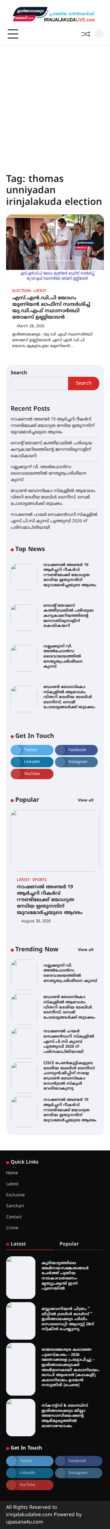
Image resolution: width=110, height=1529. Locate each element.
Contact (14, 1217)
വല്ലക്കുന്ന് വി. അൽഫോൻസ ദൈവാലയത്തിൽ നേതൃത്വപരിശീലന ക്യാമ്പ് (48, 474)
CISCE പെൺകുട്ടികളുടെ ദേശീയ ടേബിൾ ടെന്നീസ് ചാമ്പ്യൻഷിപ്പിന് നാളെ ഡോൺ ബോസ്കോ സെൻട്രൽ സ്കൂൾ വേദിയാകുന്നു (69, 1076)
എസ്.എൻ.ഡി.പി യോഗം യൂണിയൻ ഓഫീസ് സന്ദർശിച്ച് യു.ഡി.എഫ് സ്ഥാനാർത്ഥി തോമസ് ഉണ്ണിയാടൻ (51, 307)
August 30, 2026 (36, 921)
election (21, 291)
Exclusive (15, 1195)
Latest (40, 291)
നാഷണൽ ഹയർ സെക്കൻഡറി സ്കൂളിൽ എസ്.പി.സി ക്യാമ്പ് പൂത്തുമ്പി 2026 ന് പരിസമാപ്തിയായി (54, 521)
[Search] (99, 34)
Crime (12, 1228)
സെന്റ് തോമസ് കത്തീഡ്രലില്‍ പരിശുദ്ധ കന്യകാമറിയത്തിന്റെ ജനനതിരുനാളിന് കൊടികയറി (52, 450)
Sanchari (15, 1206)
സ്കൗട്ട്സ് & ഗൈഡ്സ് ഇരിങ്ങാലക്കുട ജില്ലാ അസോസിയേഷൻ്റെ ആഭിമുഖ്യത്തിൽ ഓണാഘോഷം (65, 1416)
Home (12, 1173)
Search (19, 373)
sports (39, 880)
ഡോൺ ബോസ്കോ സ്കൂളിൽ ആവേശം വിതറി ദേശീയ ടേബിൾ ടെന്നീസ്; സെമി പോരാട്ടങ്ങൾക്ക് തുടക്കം (53, 497)
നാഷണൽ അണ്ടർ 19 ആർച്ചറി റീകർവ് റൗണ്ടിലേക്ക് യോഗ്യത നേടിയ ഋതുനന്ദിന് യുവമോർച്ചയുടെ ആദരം (52, 426)
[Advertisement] (55, 104)
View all (86, 800)
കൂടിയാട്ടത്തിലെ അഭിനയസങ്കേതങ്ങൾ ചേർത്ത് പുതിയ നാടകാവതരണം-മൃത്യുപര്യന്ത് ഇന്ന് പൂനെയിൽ (65, 1276)
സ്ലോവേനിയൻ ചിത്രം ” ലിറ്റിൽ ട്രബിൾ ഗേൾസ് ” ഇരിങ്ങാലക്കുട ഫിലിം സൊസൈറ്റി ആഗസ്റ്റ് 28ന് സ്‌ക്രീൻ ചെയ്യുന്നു (68, 1319)
